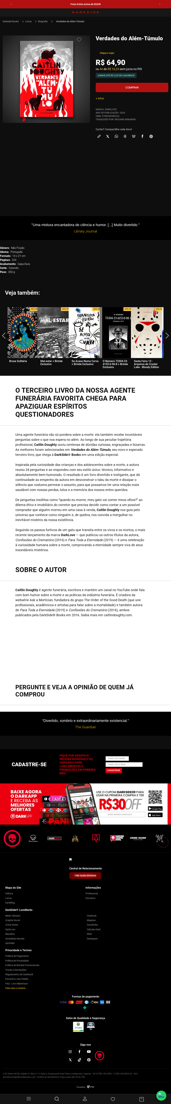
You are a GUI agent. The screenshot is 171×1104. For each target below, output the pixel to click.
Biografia (43, 21)
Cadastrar (113, 770)
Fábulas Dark (94, 929)
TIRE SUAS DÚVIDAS (85, 875)
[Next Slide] (160, 4)
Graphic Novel (12, 920)
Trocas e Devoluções (15, 970)
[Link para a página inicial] (12, 21)
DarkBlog (10, 902)
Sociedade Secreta (14, 938)
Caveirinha (92, 924)
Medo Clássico (12, 915)
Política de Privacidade (17, 960)
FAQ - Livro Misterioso (16, 983)
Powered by (81, 1087)
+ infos (100, 98)
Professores (92, 893)
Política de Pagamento (17, 956)
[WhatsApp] (161, 1096)
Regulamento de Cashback (19, 974)
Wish (89, 934)
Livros (28, 21)
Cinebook (92, 915)
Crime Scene (11, 924)
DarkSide (10, 943)
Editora (9, 893)
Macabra (10, 934)
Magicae (91, 920)
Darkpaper (92, 938)
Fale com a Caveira (15, 988)
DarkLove (10, 929)
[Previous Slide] (11, 4)
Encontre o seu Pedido (16, 979)
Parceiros (90, 898)
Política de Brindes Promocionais (22, 965)
